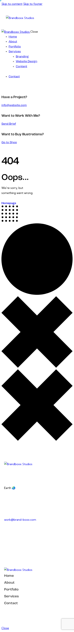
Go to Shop (9, 142)
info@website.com (14, 105)
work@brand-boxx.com (20, 519)
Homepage (8, 203)
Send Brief (8, 124)
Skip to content (11, 4)
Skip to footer (32, 4)
